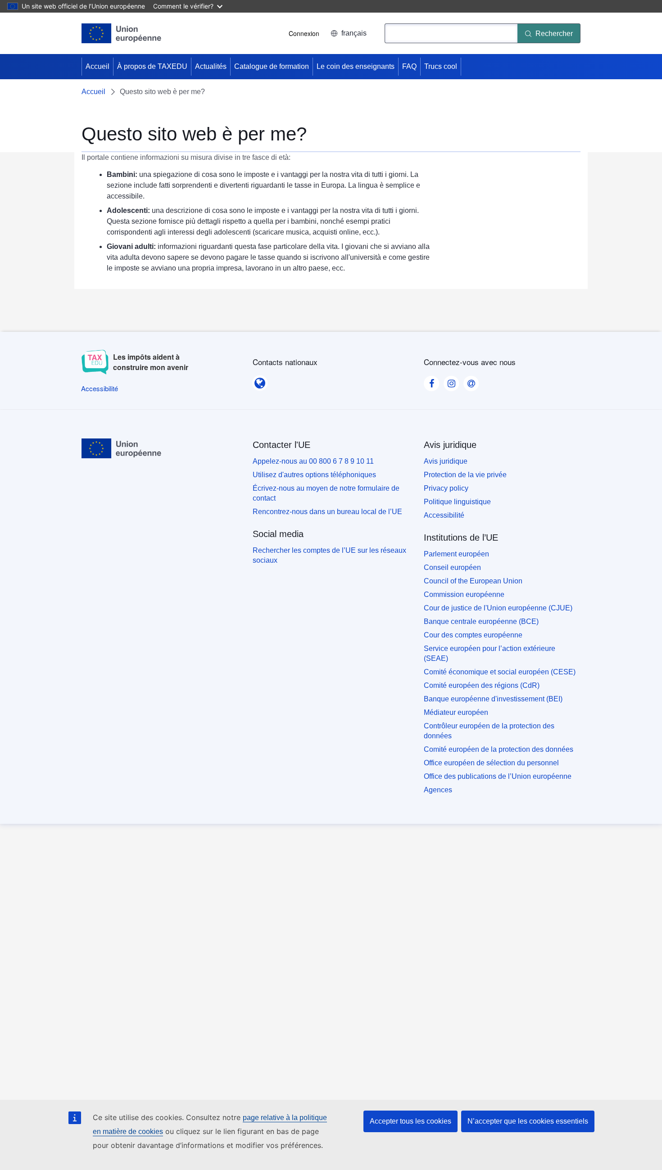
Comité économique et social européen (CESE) (500, 672)
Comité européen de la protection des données (498, 749)
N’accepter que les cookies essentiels (527, 1121)
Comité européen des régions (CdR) (482, 685)
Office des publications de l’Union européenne (497, 776)
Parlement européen (456, 554)
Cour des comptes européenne (473, 635)
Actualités (211, 66)
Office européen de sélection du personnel (491, 763)
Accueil (97, 66)
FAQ (409, 66)
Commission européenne (464, 594)
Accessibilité (444, 515)
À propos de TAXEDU (152, 66)
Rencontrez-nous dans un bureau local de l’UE (327, 511)
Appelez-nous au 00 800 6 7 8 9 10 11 (313, 461)
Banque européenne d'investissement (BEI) (493, 699)
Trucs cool (440, 66)
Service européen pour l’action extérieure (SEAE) (489, 653)
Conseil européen (452, 567)
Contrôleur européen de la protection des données (489, 731)
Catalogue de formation (271, 66)
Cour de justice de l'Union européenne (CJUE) (498, 608)
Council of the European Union (473, 581)
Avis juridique (445, 461)
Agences (438, 790)
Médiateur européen (456, 712)
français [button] (354, 33)
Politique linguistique (457, 502)
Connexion (304, 33)
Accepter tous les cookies (410, 1121)
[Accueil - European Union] (122, 33)
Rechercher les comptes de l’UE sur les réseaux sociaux (329, 555)
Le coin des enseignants (355, 66)
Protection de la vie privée (465, 475)
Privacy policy (446, 488)
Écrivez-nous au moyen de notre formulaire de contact (326, 493)
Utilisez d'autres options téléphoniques (314, 475)
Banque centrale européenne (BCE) (481, 621)
